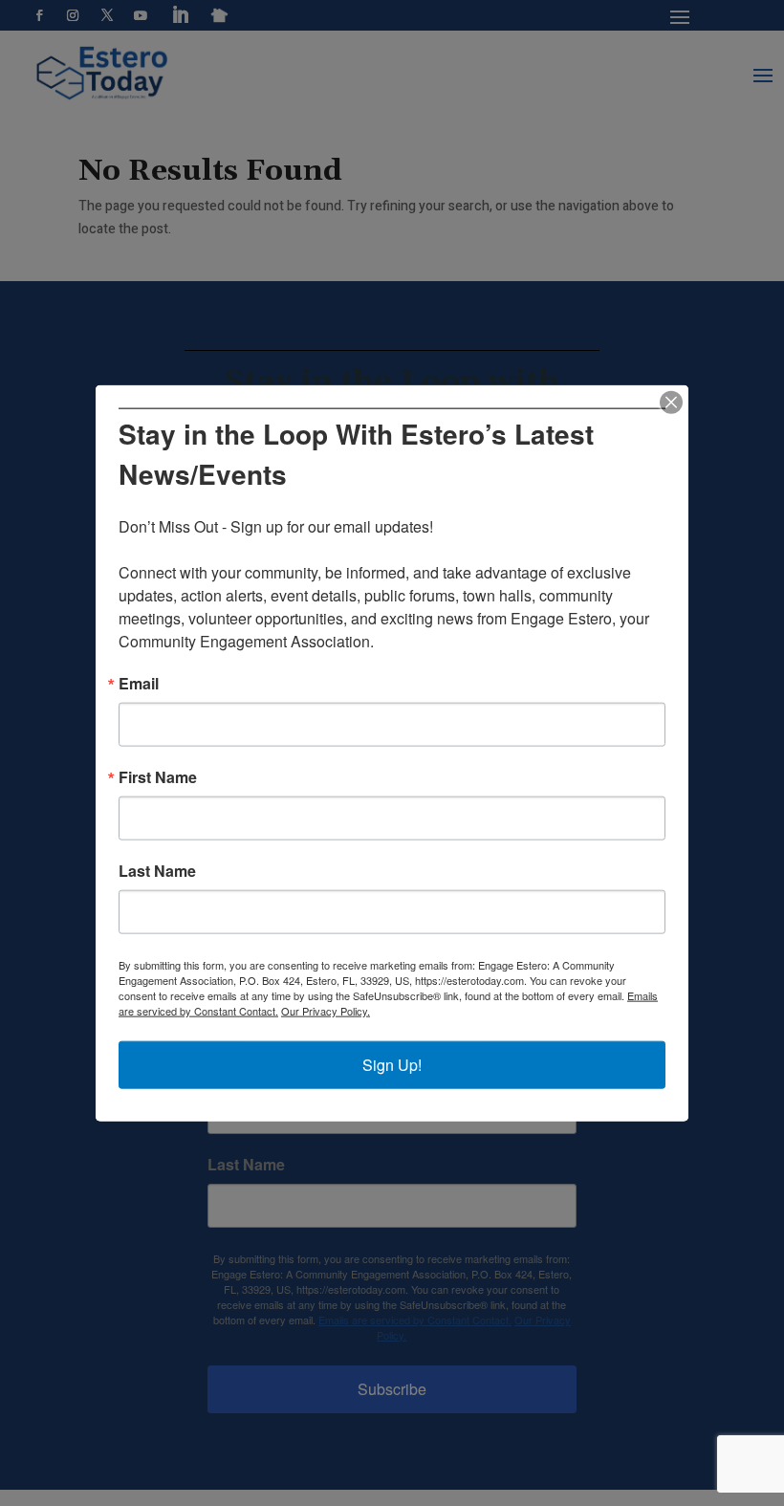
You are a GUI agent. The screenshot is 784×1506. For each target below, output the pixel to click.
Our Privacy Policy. (325, 1010)
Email (139, 683)
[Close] (671, 401)
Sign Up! (392, 1065)
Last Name (157, 871)
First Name (158, 777)
